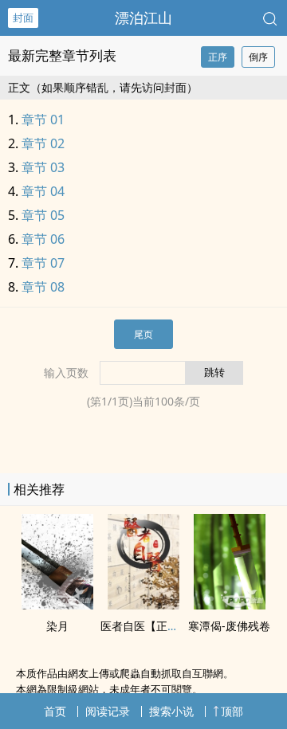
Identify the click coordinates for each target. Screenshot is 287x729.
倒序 (258, 57)
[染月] (57, 604)
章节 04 (43, 191)
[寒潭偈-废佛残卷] (229, 604)
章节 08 (43, 287)
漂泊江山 (143, 17)
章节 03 (43, 167)
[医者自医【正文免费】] (143, 604)
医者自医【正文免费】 (156, 625)
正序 (217, 57)
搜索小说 (171, 711)
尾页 (143, 334)
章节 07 (43, 263)
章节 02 (43, 143)
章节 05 (43, 215)
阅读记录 (107, 711)
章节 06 (43, 239)
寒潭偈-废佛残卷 (229, 625)
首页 (55, 711)
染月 (57, 625)
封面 (23, 17)
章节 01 (43, 119)
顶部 (232, 711)
